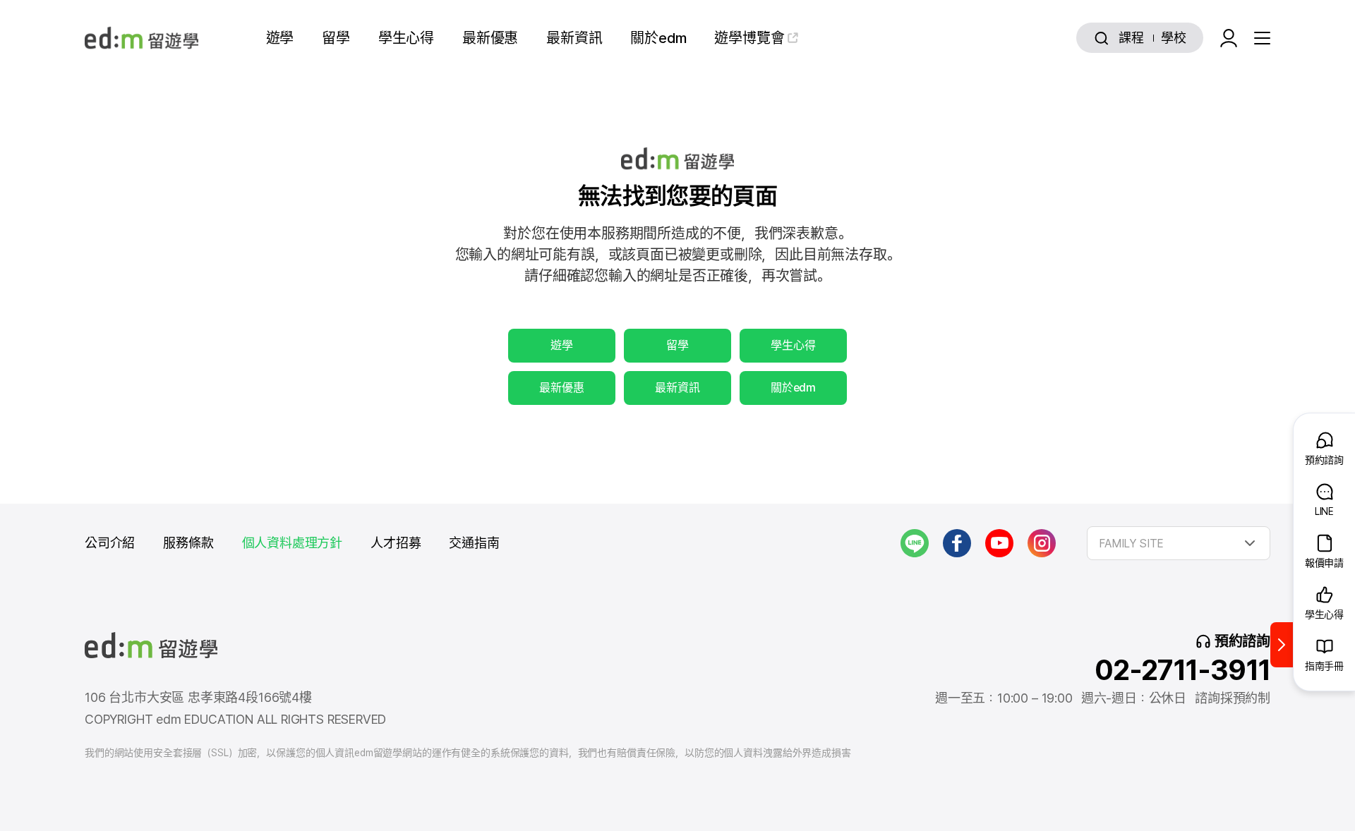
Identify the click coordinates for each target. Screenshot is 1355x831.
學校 (1173, 37)
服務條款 (188, 542)
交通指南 (474, 542)
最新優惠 (490, 38)
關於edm (658, 38)
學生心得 (406, 38)
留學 (336, 38)
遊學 (280, 38)
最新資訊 (574, 38)
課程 (1131, 37)
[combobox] (1178, 543)
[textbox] (1179, 543)
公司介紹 (110, 542)
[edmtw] (141, 37)
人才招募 (396, 542)
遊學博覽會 (749, 38)
